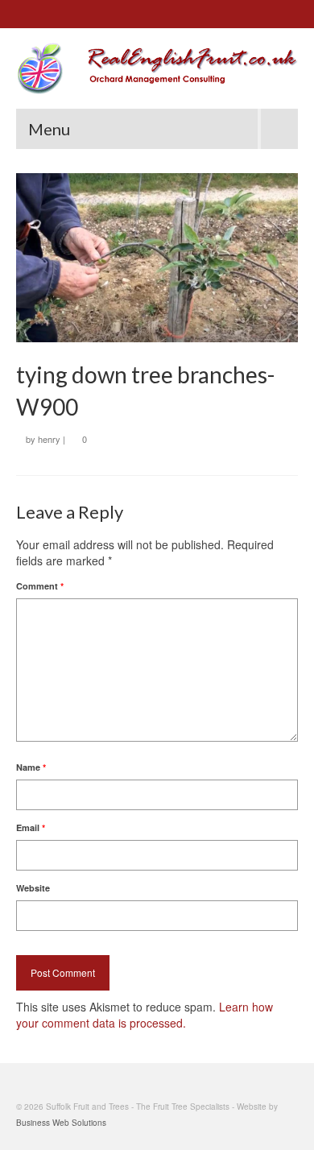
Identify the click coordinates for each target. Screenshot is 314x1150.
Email (30, 827)
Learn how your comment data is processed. (144, 1015)
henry (49, 438)
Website (33, 888)
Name (31, 767)
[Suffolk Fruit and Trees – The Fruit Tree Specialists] (157, 68)
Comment (40, 586)
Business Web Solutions (61, 1122)
